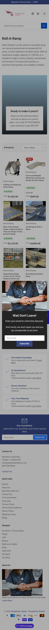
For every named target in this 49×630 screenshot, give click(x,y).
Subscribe (24, 343)
